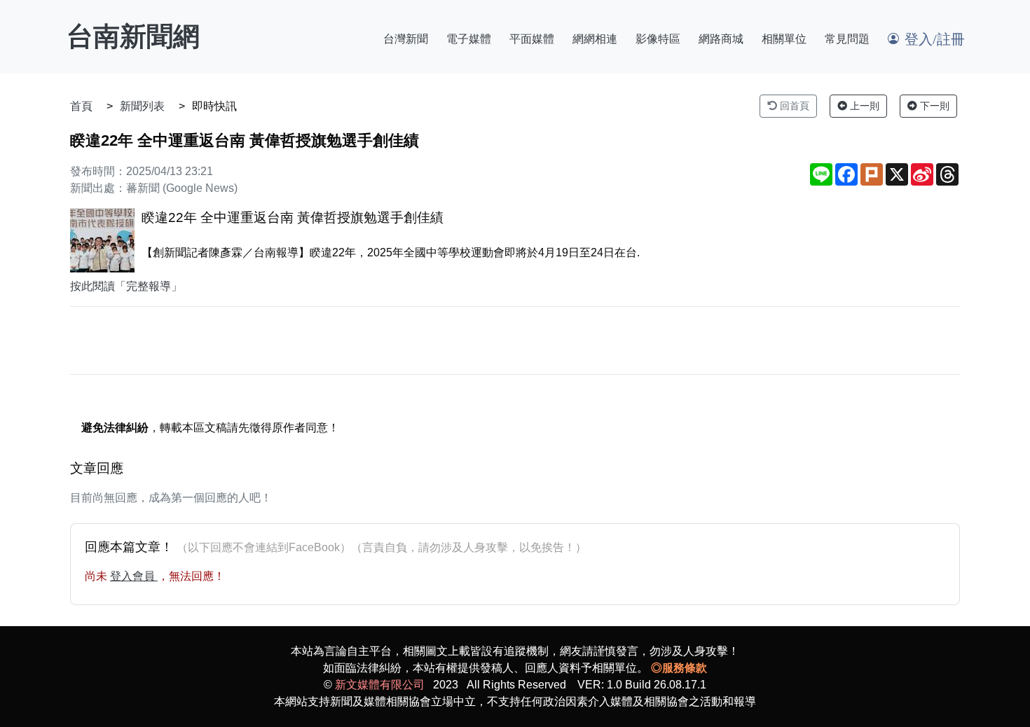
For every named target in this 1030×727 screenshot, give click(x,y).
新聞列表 (142, 106)
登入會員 (134, 576)
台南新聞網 (133, 36)
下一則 (933, 105)
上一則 (863, 105)
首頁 (81, 106)
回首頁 (793, 105)
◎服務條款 (679, 668)
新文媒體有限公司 (380, 685)
